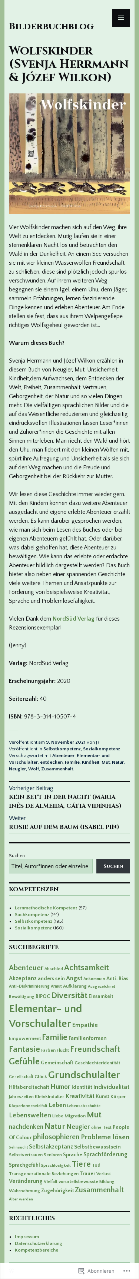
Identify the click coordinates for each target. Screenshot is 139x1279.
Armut (56, 986)
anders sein (51, 979)
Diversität (69, 995)
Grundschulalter (84, 1075)
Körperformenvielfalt (28, 1105)
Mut (106, 762)
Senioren (53, 1155)
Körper (118, 1096)
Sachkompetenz (32, 914)
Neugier (17, 768)
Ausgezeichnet (101, 986)
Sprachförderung (105, 1154)
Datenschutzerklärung (38, 1243)
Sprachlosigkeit (56, 1165)
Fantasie (24, 1049)
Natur (118, 762)
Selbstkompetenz (62, 748)
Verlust (103, 1173)
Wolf (33, 768)
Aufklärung (75, 986)
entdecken (51, 762)
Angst (74, 978)
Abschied (53, 968)
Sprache (72, 1155)
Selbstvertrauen (26, 1154)
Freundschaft (95, 1049)
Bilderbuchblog (51, 26)
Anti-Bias (117, 979)
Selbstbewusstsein (97, 1147)
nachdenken (26, 1127)
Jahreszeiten (21, 1096)
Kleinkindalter (49, 1096)
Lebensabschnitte (83, 1105)
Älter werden (21, 1199)
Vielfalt (50, 1181)
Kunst (102, 1097)
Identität (82, 1087)
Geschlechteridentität (97, 1062)
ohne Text (101, 1127)
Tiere (81, 1164)
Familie (72, 762)
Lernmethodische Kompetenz (46, 907)
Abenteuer (63, 755)
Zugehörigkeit (57, 1191)
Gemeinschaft (57, 1063)
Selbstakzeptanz (51, 1146)
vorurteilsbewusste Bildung (87, 1181)
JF (98, 742)
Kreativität (80, 1096)
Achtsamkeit (86, 967)
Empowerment (25, 1038)
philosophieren (56, 1137)
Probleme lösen (105, 1137)
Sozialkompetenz (101, 748)
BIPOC (43, 996)
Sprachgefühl (24, 1165)
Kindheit (90, 762)
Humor (60, 1087)
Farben (48, 1050)
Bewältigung (21, 996)
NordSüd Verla (72, 618)
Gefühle (24, 1062)
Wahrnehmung (24, 1190)
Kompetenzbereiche (36, 1250)
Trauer (87, 1174)
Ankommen (94, 978)
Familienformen (88, 1038)
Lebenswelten (30, 1115)
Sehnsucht (18, 1147)
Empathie (85, 1025)
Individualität (111, 1087)
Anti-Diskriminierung (29, 986)
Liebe (57, 1115)
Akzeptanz (23, 978)
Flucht (63, 1050)
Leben (57, 1105)
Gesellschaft (21, 1076)
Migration (75, 1115)
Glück (40, 1076)
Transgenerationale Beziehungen (44, 1173)
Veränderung (26, 1181)
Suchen (17, 855)
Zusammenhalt (57, 768)
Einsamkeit (101, 996)
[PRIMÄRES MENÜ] (121, 18)
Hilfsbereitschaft (29, 1087)
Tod (96, 1165)
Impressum (27, 1236)
